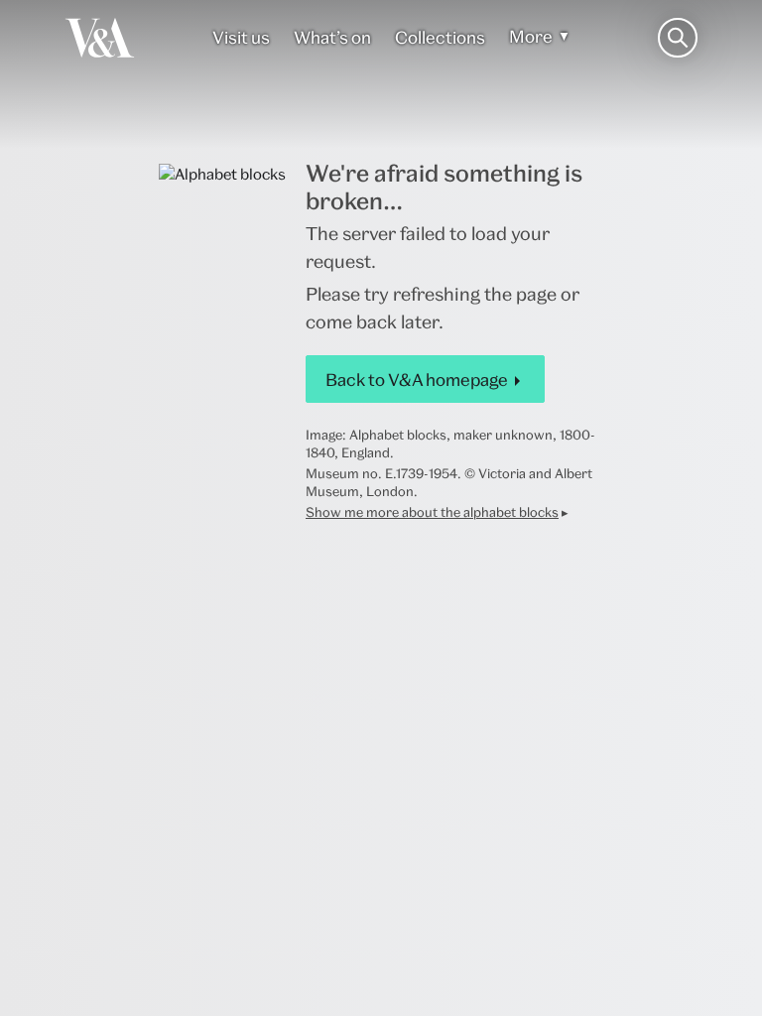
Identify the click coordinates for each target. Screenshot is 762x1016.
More (531, 36)
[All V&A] (99, 38)
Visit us (241, 37)
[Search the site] (678, 38)
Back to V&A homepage (416, 379)
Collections (440, 37)
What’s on (332, 37)
